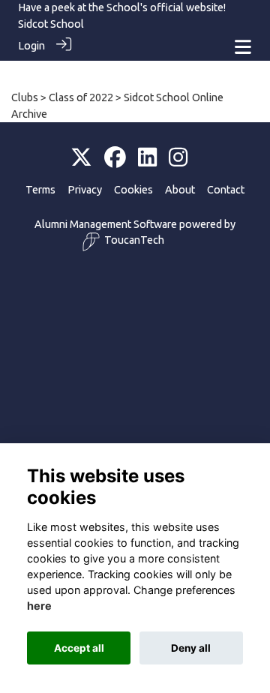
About (180, 190)
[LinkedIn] (147, 158)
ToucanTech (134, 240)
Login (31, 46)
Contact (225, 190)
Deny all (191, 648)
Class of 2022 (81, 98)
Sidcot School (51, 24)
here (39, 605)
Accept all (79, 648)
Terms (41, 190)
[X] (81, 158)
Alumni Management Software (105, 224)
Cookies (133, 190)
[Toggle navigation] (243, 47)
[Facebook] (115, 158)
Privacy (85, 190)
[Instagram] (178, 158)
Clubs (24, 98)
